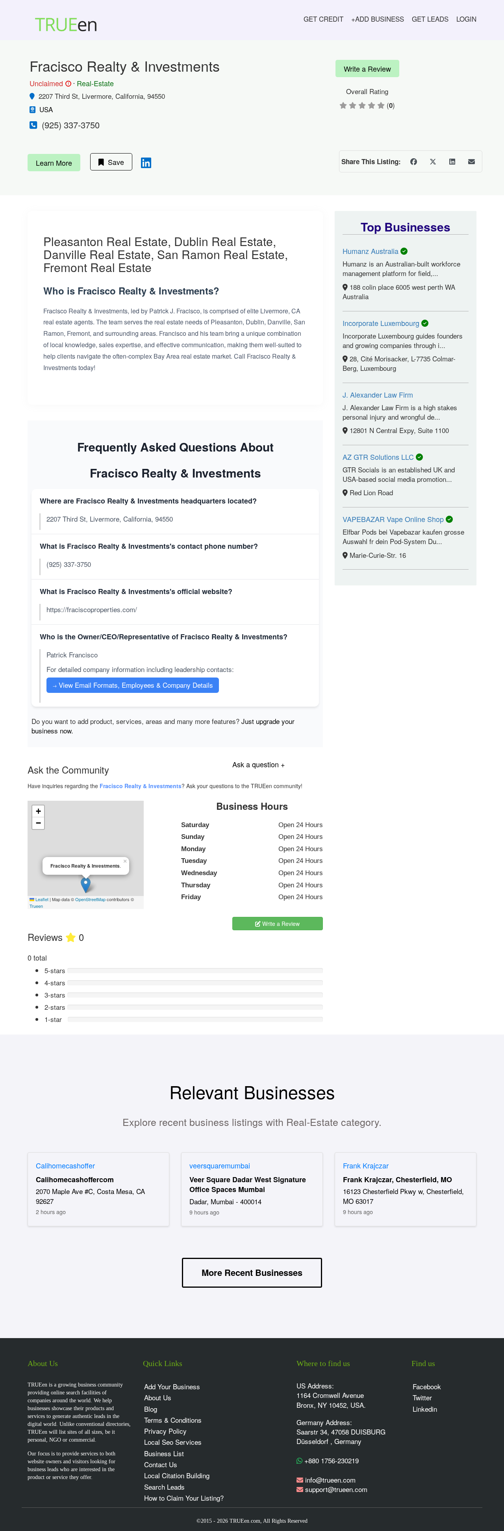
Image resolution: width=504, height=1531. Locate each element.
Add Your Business (172, 1386)
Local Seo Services (173, 1442)
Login (466, 19)
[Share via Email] (471, 161)
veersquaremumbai (219, 1165)
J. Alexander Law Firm (378, 394)
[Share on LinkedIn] (452, 161)
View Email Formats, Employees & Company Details (132, 685)
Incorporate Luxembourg (382, 323)
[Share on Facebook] (413, 161)
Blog (150, 1409)
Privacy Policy (165, 1431)
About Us (157, 1397)
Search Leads (164, 1487)
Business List (164, 1453)
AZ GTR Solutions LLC (379, 457)
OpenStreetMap (90, 899)
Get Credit (323, 19)
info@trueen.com (330, 1480)
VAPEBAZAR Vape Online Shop (394, 519)
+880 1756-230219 (330, 1460)
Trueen (36, 906)
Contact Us (160, 1464)
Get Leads (430, 19)
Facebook (427, 1386)
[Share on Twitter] (433, 161)
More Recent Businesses (252, 1272)
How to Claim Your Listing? (184, 1498)
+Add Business (377, 19)
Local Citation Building (176, 1475)
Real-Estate (95, 83)
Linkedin (425, 1409)
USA (46, 109)
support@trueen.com (336, 1489)
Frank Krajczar (366, 1165)
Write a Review (367, 68)
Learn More (54, 162)
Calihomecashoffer (65, 1165)
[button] (86, 885)
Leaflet (41, 899)
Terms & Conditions (173, 1420)
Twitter (422, 1397)
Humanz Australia (371, 251)
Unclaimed (49, 83)
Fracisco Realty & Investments (141, 786)
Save (114, 162)
